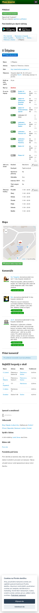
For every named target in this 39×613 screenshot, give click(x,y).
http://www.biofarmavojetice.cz (20, 69)
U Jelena (5, 389)
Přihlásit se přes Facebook (10, 13)
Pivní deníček (6, 1)
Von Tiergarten (15, 277)
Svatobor (5, 394)
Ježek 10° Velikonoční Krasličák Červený (21, 101)
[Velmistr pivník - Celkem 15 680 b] (6, 322)
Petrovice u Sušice (9, 40)
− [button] (6, 231)
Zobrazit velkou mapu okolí (13, 264)
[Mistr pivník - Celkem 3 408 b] (6, 299)
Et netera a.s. (6, 415)
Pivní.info (5, 447)
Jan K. (13, 320)
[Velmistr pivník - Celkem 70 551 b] (6, 279)
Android (30, 425)
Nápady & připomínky (12, 425)
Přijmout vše (19, 601)
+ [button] (6, 228)
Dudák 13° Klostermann (22, 92)
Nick (12, 297)
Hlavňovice (23, 383)
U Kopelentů (6, 384)
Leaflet (23, 259)
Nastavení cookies (20, 428)
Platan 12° (21, 155)
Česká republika (8, 38)
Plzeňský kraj (20, 38)
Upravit (35, 165)
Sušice (22, 394)
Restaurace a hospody (21, 36)
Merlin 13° (21, 146)
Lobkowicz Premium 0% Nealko (22, 124)
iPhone (4, 428)
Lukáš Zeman (16, 437)
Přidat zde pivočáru (11, 55)
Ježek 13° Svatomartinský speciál (23, 110)
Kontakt (29, 428)
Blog (3, 425)
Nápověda (10, 428)
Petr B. (19, 75)
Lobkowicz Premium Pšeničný (21, 141)
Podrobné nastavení (18, 595)
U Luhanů (6, 372)
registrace (16, 19)
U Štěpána (5, 379)
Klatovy (29, 38)
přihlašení (24, 19)
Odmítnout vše (20, 607)
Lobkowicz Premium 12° (22, 132)
